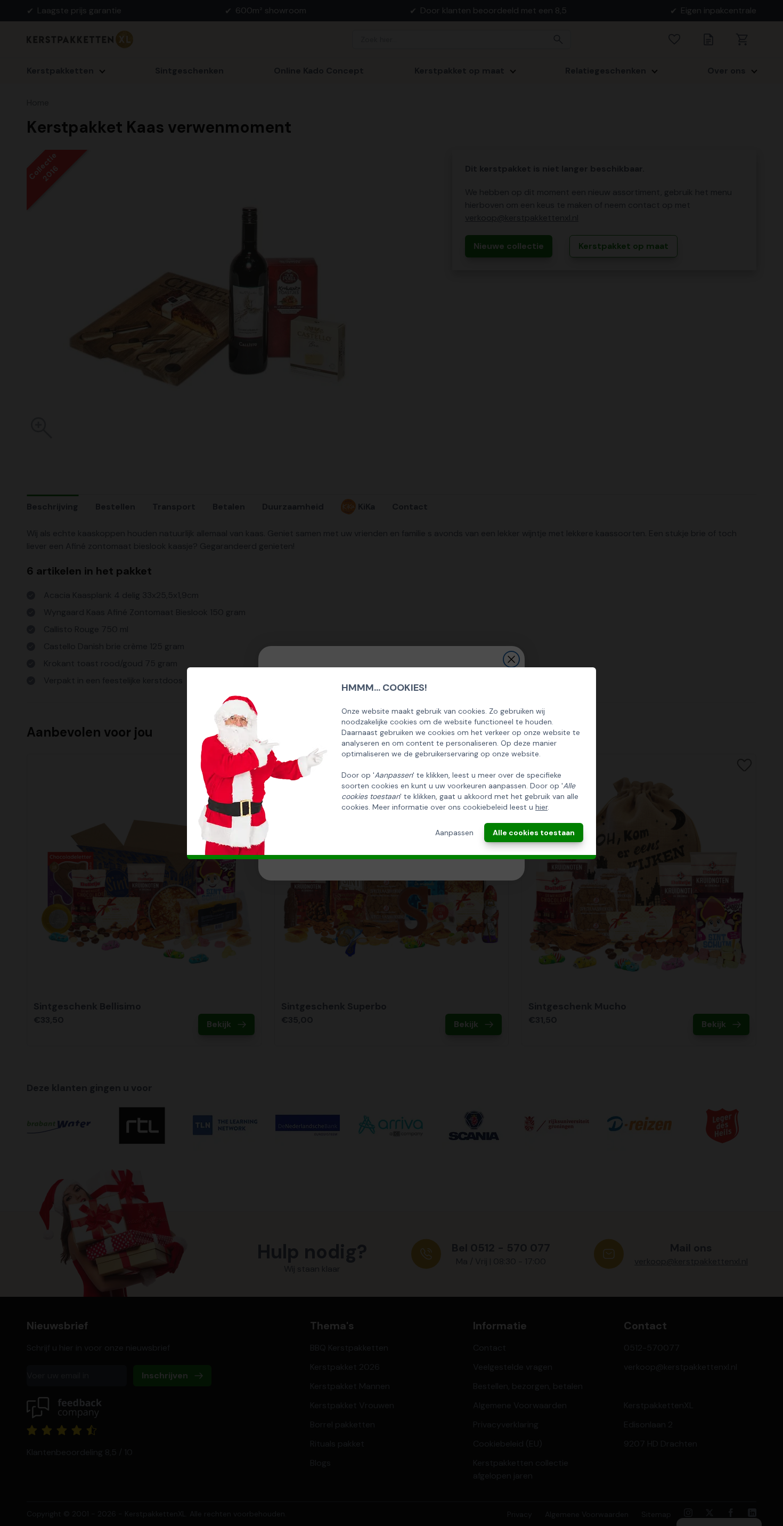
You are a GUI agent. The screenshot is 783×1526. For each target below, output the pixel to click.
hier (541, 807)
